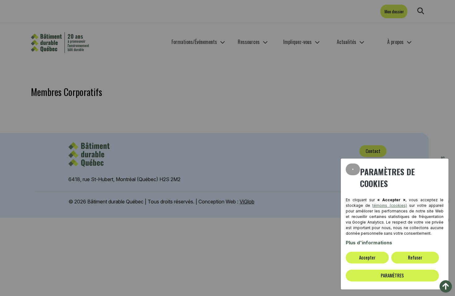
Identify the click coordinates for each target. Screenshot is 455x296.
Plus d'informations (369, 243)
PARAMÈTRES (392, 275)
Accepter (367, 257)
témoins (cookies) (389, 205)
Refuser (415, 257)
